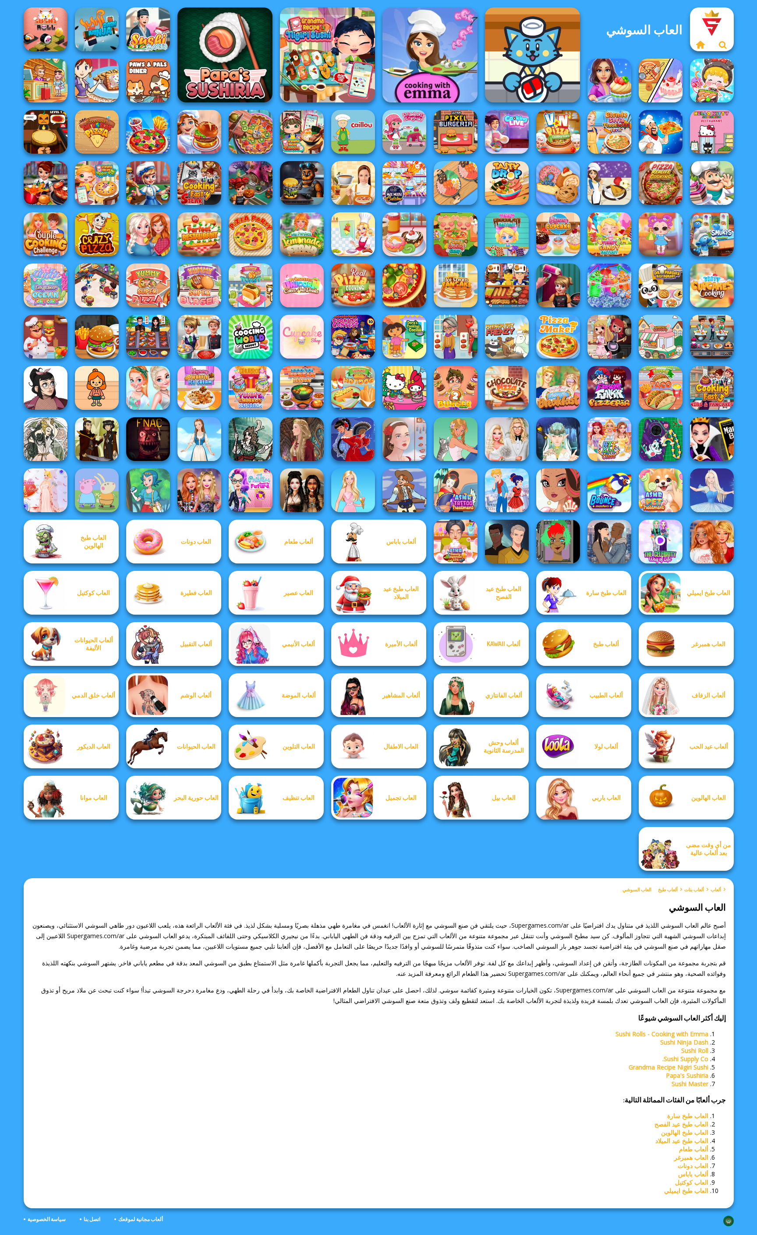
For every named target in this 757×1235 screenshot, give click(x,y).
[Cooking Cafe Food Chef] (712, 337)
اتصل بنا (92, 1219)
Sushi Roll (694, 1050)
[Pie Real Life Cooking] (250, 132)
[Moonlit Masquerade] (250, 439)
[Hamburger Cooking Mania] (45, 337)
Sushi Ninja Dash (684, 1042)
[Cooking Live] (148, 132)
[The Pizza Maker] (558, 337)
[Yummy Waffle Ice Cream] (199, 388)
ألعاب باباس (693, 1174)
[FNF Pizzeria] (609, 388)
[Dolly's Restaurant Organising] (661, 80)
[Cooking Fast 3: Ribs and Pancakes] (712, 388)
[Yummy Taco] (661, 388)
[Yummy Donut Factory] (404, 234)
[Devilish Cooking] (609, 337)
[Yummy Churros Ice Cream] (250, 388)
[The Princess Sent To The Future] (250, 490)
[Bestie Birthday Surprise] (199, 490)
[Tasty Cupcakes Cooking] (712, 285)
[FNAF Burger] (302, 183)
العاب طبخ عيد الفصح (681, 1124)
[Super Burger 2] (456, 388)
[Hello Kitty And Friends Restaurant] (712, 132)
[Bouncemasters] (609, 490)
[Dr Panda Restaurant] (661, 285)
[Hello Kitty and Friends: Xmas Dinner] (404, 388)
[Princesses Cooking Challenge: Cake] (148, 388)
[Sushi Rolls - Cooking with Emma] (430, 54)
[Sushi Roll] (45, 29)
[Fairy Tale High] (558, 490)
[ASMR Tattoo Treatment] (456, 490)
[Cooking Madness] (456, 337)
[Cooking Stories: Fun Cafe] (609, 80)
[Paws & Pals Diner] (148, 80)
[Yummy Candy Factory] (609, 234)
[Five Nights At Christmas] (148, 439)
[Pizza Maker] (404, 285)
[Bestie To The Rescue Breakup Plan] (712, 541)
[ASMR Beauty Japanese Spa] (456, 541)
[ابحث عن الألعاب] (723, 44)
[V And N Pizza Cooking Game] (558, 132)
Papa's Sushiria (687, 1075)
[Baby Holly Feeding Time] (661, 234)
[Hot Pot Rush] (456, 183)
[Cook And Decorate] (558, 285)
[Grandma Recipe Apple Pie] (97, 183)
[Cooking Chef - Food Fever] (148, 337)
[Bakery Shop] (558, 183)
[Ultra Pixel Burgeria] (456, 132)
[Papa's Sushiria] (224, 54)
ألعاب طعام (693, 1149)
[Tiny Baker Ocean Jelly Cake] (45, 285)
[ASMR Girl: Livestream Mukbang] (712, 80)
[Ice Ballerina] (712, 490)
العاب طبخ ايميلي (686, 1190)
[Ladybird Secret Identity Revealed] (507, 490)
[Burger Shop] (97, 337)
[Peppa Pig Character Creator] (97, 490)
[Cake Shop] (712, 183)
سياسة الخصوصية (47, 1219)
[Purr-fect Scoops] (661, 337)
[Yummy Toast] (250, 285)
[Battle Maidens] (302, 490)
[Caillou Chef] (353, 132)
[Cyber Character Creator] (558, 541)
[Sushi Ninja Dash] (97, 29)
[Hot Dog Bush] (507, 285)
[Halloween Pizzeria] (45, 132)
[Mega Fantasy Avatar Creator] (558, 439)
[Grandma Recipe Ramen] (302, 132)
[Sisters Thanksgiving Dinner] (148, 234)
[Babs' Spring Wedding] (507, 439)
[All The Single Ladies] (609, 541)
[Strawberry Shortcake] (404, 132)
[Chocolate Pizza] (507, 388)
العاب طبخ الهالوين (684, 1132)
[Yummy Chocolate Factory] (507, 234)
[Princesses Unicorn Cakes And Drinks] (302, 285)
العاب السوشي (637, 890)
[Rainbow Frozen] (609, 285)
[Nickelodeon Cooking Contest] (353, 337)
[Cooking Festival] (199, 132)
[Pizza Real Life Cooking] (661, 183)
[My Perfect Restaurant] (199, 234)
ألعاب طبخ (668, 890)
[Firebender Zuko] (97, 439)
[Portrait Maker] (404, 439)
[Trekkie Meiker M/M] (507, 541)
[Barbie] (353, 490)
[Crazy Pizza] (97, 234)
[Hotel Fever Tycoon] (45, 80)
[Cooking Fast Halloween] (250, 183)
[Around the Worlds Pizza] (97, 132)
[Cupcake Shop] (302, 337)
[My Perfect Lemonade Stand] (302, 234)
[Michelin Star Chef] (353, 234)
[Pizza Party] (250, 234)
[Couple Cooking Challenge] (45, 234)
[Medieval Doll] (302, 439)
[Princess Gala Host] (45, 490)
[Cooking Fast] (45, 183)
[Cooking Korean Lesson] (302, 388)
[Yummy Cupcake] (558, 234)
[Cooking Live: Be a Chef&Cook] (507, 132)
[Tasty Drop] (507, 183)
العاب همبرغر (691, 1157)
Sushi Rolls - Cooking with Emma (662, 1034)
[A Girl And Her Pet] (456, 439)
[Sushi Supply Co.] (532, 54)
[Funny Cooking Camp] (456, 234)
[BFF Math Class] (609, 439)
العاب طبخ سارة (687, 1116)
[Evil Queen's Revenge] (712, 439)
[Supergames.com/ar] (701, 44)
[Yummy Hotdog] (353, 388)
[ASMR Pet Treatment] (661, 490)
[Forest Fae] (45, 439)
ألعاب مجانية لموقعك (140, 1219)
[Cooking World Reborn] (250, 337)
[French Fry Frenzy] (507, 337)
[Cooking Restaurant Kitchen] (97, 285)
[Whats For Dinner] (353, 183)
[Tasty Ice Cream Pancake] (456, 285)
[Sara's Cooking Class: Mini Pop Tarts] (97, 80)
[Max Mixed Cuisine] (404, 183)
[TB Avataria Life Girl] (97, 388)
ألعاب (716, 890)
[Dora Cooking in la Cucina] (404, 337)
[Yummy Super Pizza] (148, 285)
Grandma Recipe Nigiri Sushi (668, 1067)
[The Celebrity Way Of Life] (661, 541)
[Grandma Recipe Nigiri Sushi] (327, 54)
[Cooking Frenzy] (199, 337)
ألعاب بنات (694, 890)
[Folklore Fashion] (199, 439)
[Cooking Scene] (148, 183)
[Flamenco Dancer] (353, 439)
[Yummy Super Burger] (199, 285)
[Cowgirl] (404, 490)
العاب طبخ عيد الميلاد (681, 1140)
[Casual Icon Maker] (45, 388)
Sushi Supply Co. (685, 1059)
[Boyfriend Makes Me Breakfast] (558, 388)
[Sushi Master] (148, 29)
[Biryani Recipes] (661, 132)
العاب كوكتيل (691, 1182)
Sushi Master (690, 1084)
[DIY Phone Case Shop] (661, 439)
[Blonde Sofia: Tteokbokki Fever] (609, 132)
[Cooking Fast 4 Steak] (199, 183)
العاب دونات (693, 1165)
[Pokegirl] (148, 490)
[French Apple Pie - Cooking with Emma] (609, 183)
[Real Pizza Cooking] (353, 285)
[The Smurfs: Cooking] (712, 234)
